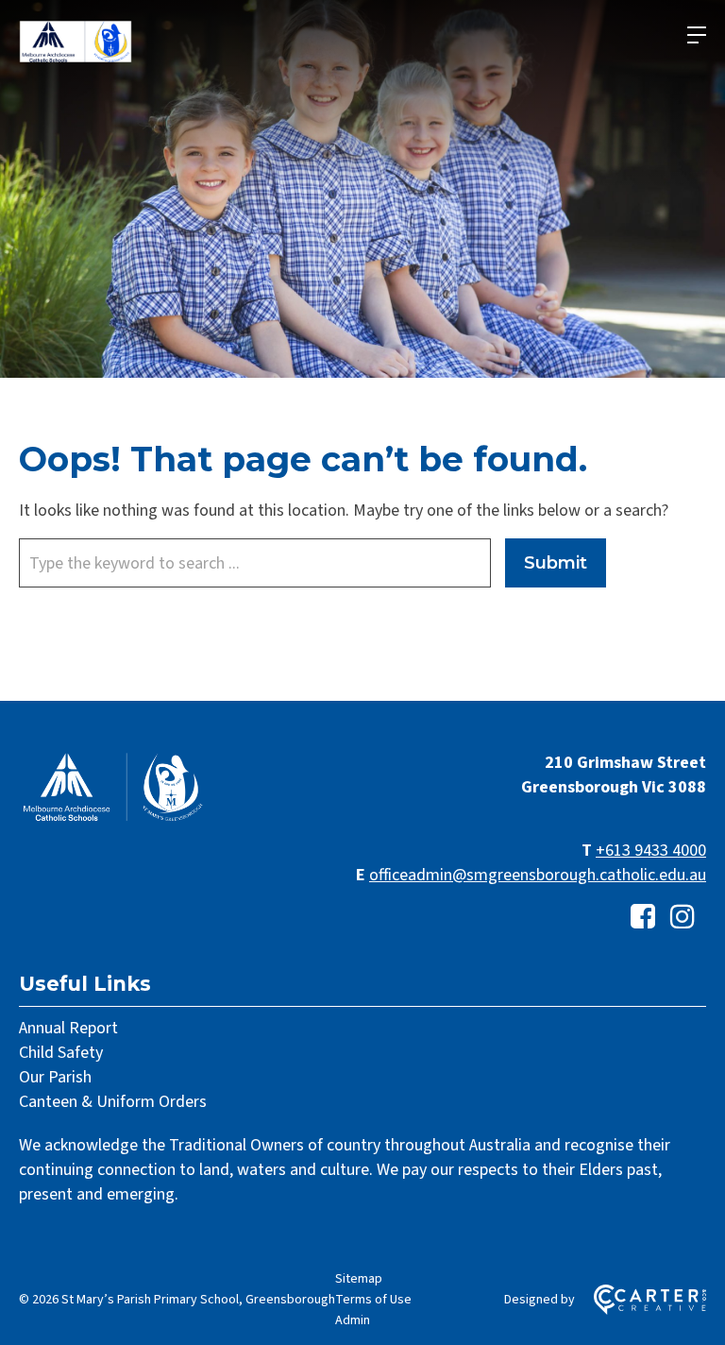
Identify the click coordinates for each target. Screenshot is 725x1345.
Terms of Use (373, 1299)
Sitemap (358, 1278)
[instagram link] (682, 917)
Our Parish (55, 1077)
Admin (352, 1320)
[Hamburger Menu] (696, 34)
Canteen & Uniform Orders (113, 1102)
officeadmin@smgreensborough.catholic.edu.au (537, 875)
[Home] (113, 819)
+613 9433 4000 (651, 850)
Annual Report (68, 1028)
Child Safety (61, 1052)
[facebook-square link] (643, 917)
